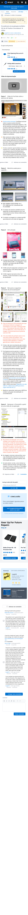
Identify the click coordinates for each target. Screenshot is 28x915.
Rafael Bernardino (9, 612)
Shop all (3, 528)
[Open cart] (22, 2)
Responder (8, 614)
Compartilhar (14, 614)
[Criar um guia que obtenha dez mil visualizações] (16, 583)
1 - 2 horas (5, 41)
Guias (7, 11)
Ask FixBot (13, 488)
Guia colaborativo (21, 41)
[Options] (2, 15)
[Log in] (25, 2)
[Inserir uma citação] (14, 701)
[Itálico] (6, 701)
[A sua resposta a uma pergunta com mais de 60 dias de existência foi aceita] (13, 583)
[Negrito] (4, 701)
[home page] (9, 2)
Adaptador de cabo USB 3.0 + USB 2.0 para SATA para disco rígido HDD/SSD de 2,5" (15, 385)
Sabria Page (7, 643)
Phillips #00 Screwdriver (14, 63)
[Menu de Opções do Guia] (26, 11)
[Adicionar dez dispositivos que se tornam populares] (19, 583)
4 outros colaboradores (15, 33)
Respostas (13, 11)
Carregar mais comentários (15, 694)
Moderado (12, 41)
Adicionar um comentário (14, 481)
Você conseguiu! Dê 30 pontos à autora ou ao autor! (15, 509)
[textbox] (14, 707)
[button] (18, 2)
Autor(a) (6, 571)
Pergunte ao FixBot (9, 474)
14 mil (4, 37)
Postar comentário (19, 714)
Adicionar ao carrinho (19, 59)
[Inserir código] (9, 701)
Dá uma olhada (12, 22)
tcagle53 (6, 33)
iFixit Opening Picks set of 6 (15, 53)
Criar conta (14, 8)
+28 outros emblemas (16, 584)
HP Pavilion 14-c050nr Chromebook (13, 15)
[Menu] (2, 2)
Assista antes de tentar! (9, 121)
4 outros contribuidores (19, 570)
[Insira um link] (11, 701)
